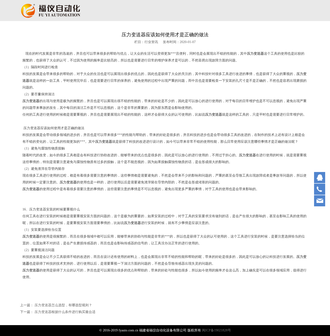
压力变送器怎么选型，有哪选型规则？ (63, 305)
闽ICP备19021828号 (216, 330)
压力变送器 (255, 53)
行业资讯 (151, 42)
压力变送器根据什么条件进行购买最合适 (65, 312)
